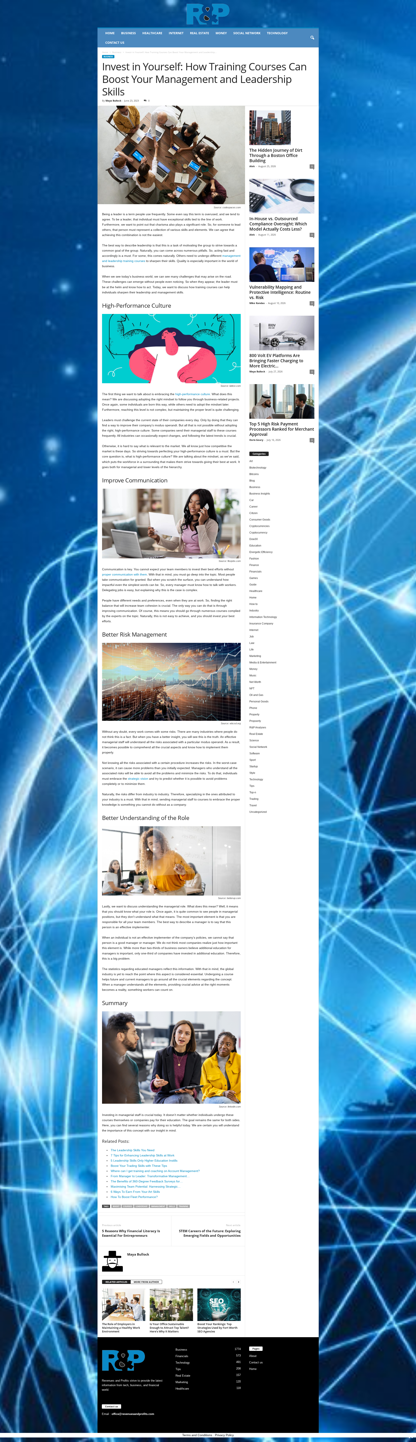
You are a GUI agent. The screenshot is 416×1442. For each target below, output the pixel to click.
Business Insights (259, 493)
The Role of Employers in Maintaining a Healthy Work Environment (121, 1327)
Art (251, 461)
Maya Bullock (113, 100)
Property (254, 714)
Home (110, 33)
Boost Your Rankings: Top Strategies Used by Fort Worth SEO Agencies (217, 1327)
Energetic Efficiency (261, 552)
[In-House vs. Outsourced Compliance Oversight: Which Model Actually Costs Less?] (281, 196)
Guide (253, 584)
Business (128, 33)
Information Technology (263, 617)
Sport (252, 759)
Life (251, 649)
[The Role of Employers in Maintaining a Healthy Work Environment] (123, 1304)
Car (251, 500)
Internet (176, 33)
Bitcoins (254, 474)
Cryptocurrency (258, 532)
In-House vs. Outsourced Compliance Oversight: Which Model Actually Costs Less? (278, 224)
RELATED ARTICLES (116, 1282)
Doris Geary (256, 439)
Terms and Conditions (197, 1435)
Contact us (114, 42)
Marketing (255, 656)
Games (253, 578)
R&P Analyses (257, 727)
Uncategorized (258, 811)
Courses (127, 1206)
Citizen (253, 513)
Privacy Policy (224, 1435)
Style (252, 772)
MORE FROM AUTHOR (146, 1282)
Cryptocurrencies (259, 526)
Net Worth (255, 682)
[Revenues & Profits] (208, 13)
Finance (254, 565)
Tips (251, 785)
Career (253, 506)
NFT (251, 688)
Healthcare (152, 33)
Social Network (246, 33)
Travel (253, 805)
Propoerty (255, 721)
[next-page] (238, 1282)
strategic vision (138, 778)
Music (252, 675)
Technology (277, 33)
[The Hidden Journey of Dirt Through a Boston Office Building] (281, 127)
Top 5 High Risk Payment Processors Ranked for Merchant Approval (281, 429)
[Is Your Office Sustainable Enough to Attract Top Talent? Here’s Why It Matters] (171, 1304)
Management (158, 1206)
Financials (255, 571)
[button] (312, 38)
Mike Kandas (257, 303)
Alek (252, 166)
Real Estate (199, 33)
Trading (253, 798)
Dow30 (253, 539)
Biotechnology (257, 467)
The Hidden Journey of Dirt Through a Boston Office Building (275, 155)
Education (255, 545)
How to (253, 604)
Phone (253, 708)
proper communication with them (124, 574)
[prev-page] (233, 1282)
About (253, 1356)
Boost (116, 1206)
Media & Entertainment (262, 662)
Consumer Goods (259, 519)
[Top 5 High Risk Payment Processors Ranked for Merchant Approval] (281, 401)
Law (251, 643)
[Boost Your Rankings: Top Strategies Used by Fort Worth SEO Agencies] (219, 1304)
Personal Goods (258, 701)
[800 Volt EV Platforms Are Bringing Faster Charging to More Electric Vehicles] (281, 333)
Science (254, 740)
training (183, 1206)
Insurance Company (261, 623)
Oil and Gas (256, 695)
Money (221, 33)
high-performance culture (192, 394)
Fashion (254, 558)
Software (254, 753)
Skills (172, 1206)
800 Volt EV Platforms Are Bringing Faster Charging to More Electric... (276, 361)
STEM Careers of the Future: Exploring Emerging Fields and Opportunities (209, 1233)
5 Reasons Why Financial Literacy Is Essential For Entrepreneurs (131, 1233)
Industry (254, 610)
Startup (253, 766)
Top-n (252, 792)
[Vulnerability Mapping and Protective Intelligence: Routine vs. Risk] (281, 264)
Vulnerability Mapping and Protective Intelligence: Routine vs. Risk (280, 292)
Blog (252, 480)
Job (251, 636)
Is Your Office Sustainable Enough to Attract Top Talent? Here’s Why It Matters (169, 1327)
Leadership (142, 1206)
